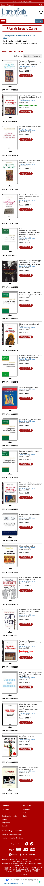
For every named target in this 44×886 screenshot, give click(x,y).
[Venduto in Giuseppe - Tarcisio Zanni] (10, 72)
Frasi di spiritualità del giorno (12, 838)
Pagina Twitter (31, 843)
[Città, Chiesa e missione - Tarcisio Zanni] (10, 714)
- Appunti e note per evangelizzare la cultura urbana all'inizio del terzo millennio (28, 708)
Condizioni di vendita (9, 816)
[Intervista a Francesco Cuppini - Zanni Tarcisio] (10, 271)
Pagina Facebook (26, 843)
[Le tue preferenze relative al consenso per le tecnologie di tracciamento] (40, 882)
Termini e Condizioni (9, 813)
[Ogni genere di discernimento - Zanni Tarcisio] (10, 429)
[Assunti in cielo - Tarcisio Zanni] (10, 302)
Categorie (27, 809)
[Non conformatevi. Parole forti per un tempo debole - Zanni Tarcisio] (10, 588)
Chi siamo (5, 809)
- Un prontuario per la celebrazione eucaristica (30, 293)
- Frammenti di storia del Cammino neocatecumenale (30, 262)
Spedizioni (5, 819)
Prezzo (21, 71)
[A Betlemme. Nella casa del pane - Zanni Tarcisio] (10, 524)
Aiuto (41, 5)
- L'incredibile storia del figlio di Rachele (30, 97)
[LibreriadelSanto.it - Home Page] (15, 12)
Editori (25, 816)
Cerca (38, 21)
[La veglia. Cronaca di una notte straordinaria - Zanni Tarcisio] (10, 777)
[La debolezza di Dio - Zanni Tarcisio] (10, 206)
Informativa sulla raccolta (13, 883)
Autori (25, 813)
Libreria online (22, 874)
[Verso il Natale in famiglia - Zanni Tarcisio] (10, 397)
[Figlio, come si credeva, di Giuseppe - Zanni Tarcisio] (10, 334)
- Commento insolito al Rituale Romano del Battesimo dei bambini (29, 232)
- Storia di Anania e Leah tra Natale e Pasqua (30, 197)
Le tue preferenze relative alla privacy (23, 880)
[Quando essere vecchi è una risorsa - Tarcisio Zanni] (10, 138)
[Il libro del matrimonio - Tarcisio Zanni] (10, 366)
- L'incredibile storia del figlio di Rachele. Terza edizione (30, 63)
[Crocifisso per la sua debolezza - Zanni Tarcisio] (10, 746)
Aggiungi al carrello (26, 75)
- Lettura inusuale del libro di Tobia (30, 356)
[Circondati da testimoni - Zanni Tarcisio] (10, 556)
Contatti (5, 826)
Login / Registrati (7, 5)
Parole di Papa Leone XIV (12, 831)
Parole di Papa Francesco (11, 835)
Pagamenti (6, 823)
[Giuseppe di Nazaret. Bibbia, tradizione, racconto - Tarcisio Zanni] (10, 172)
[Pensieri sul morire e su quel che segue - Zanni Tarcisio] (10, 461)
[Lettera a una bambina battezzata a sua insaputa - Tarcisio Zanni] (10, 239)
